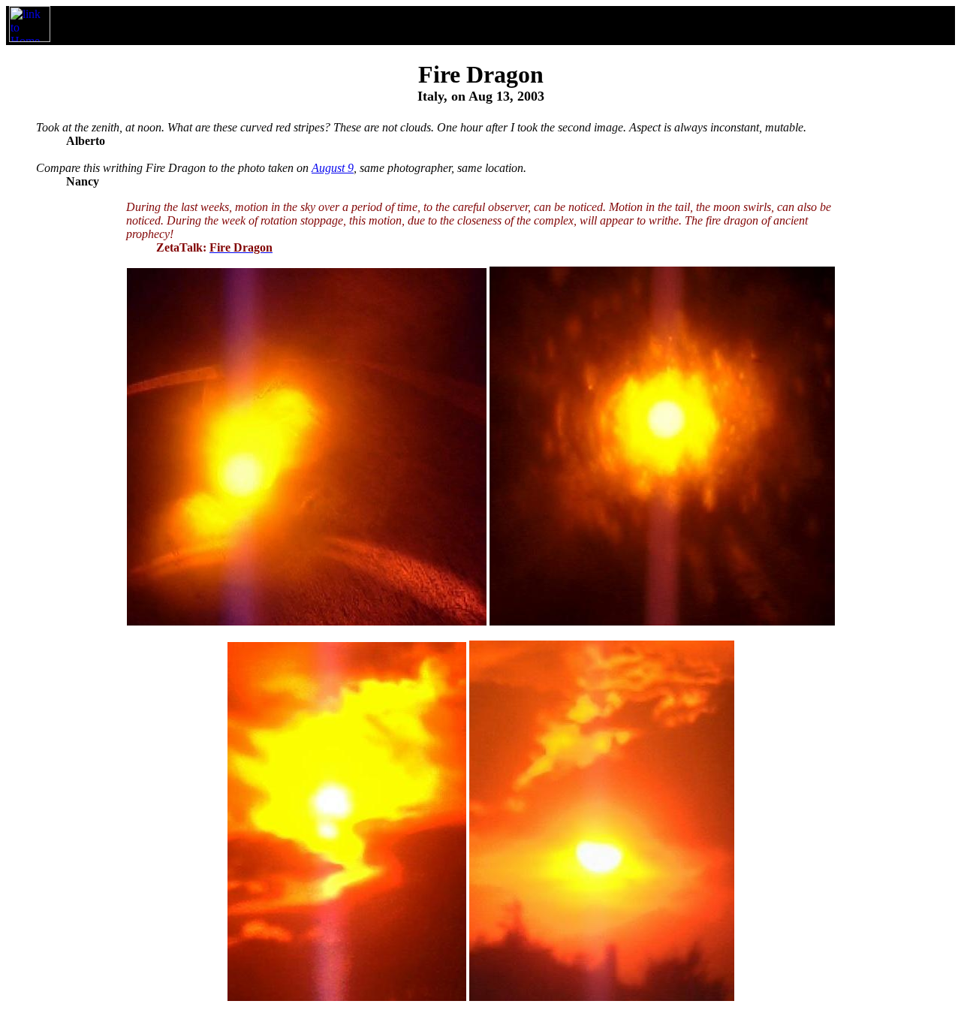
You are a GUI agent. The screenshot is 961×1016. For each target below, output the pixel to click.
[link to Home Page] (29, 38)
